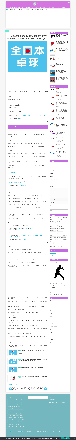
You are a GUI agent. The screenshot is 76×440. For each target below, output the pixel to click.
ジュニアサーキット (60, 223)
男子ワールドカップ (12, 426)
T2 (61, 217)
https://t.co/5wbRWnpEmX (38, 235)
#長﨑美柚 (36, 228)
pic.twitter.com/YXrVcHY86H (39, 115)
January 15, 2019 (27, 239)
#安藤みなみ (25, 228)
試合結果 (23, 7)
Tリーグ (48, 7)
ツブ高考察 (53, 7)
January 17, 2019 (22, 118)
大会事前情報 (28, 7)
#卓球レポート (40, 181)
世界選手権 (58, 7)
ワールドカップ (53, 232)
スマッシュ (18, 406)
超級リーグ (57, 246)
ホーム (11, 7)
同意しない (67, 438)
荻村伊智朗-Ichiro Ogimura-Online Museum (58, 255)
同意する (62, 438)
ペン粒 (59, 228)
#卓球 (28, 115)
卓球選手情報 (53, 241)
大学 (58, 241)
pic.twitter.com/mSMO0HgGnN (15, 182)
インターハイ (61, 219)
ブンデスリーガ (53, 228)
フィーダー (63, 226)
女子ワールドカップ (64, 241)
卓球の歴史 (64, 7)
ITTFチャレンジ (56, 217)
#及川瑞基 (20, 228)
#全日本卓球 (31, 115)
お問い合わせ (43, 433)
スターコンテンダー (12, 406)
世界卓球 (59, 235)
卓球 (51, 239)
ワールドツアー (60, 232)
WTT (51, 219)
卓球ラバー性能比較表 (57, 239)
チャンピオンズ (53, 226)
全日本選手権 (15, 384)
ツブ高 (59, 226)
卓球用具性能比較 (17, 7)
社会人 (52, 246)
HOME (8, 9)
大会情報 (51, 183)
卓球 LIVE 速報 (53, 253)
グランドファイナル (60, 221)
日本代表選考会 (11, 424)
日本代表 (22, 422)
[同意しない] (74, 438)
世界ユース (10, 415)
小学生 (18, 422)
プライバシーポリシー (35, 433)
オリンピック (53, 221)
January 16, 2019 (24, 185)
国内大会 (15, 9)
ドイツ (52, 189)
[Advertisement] (38, 18)
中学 (55, 237)
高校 (61, 246)
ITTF (51, 217)
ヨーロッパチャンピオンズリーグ (56, 230)
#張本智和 (32, 228)
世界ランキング (34, 7)
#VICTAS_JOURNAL (23, 115)
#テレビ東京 (21, 235)
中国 (51, 192)
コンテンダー (53, 223)
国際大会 (52, 202)
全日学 (59, 237)
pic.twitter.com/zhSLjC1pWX (14, 236)
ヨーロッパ (63, 228)
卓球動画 (40, 7)
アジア (56, 219)
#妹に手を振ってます (28, 235)
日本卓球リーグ (18, 424)
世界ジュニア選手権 (19, 413)
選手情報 (44, 7)
